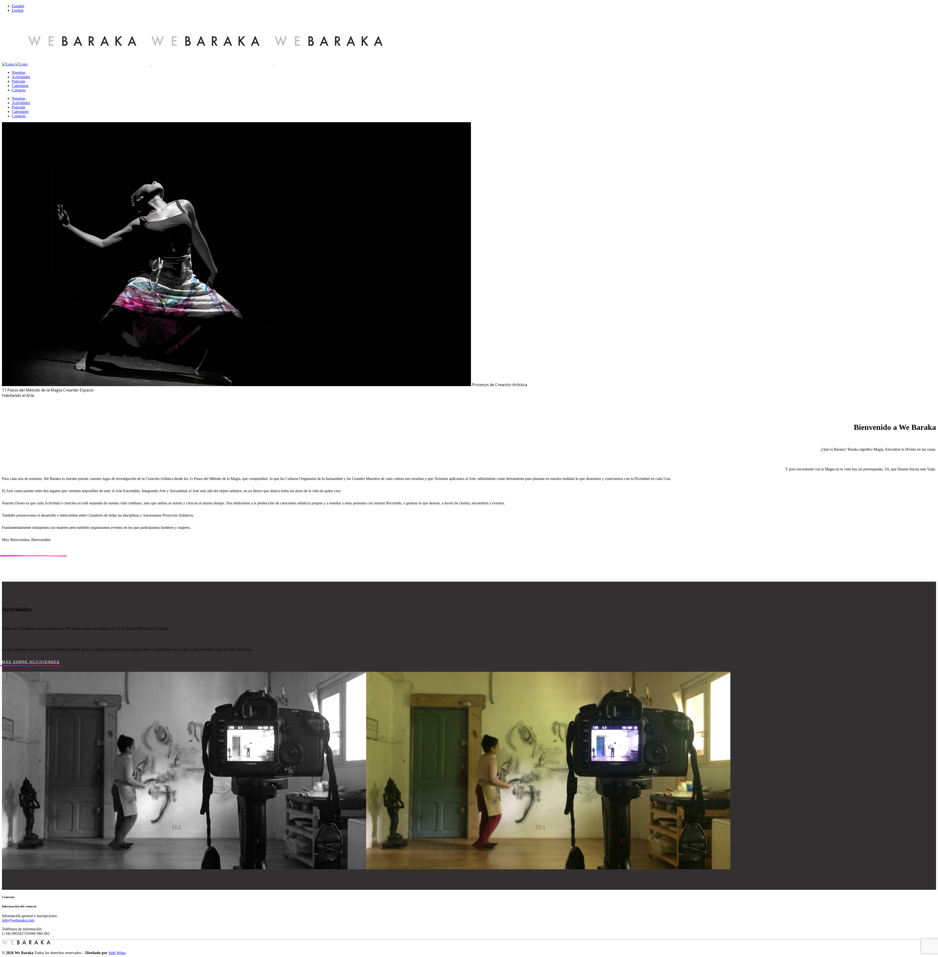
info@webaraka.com (18, 920)
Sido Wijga (117, 953)
